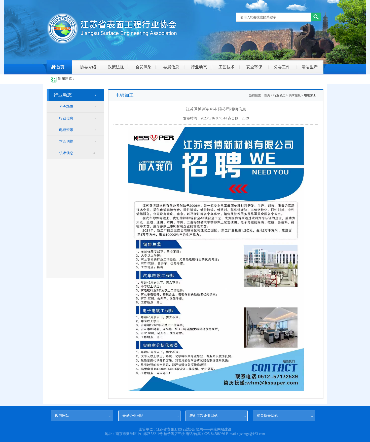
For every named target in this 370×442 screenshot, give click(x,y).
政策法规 (116, 67)
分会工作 (282, 67)
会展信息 (171, 67)
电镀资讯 (66, 130)
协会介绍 (88, 67)
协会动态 (66, 107)
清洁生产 (310, 67)
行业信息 (66, 118)
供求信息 (66, 153)
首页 (60, 67)
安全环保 (254, 67)
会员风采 (143, 67)
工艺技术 (226, 67)
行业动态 (199, 67)
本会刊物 (66, 141)
